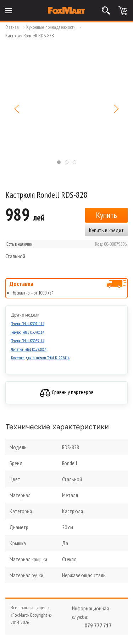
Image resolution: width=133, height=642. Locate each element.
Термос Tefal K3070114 (27, 332)
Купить (106, 215)
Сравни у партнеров (72, 392)
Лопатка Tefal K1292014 (28, 349)
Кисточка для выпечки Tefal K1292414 (40, 357)
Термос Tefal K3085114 (27, 340)
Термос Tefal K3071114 (27, 323)
